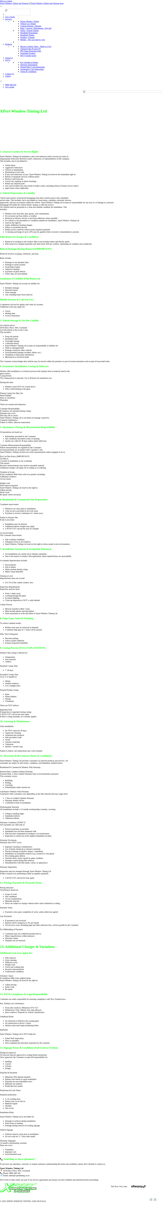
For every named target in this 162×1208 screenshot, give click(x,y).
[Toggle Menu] (1, 6)
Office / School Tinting (29, 30)
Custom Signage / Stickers (30, 26)
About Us (9, 58)
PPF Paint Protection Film (30, 51)
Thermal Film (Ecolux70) (30, 49)
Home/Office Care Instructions (32, 67)
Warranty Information (28, 65)
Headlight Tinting (27, 35)
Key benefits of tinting (29, 62)
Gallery (8, 76)
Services (8, 19)
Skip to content (6, 1)
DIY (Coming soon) (28, 56)
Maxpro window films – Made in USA (35, 46)
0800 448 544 (10, 85)
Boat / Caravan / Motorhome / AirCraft (35, 28)
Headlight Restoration (29, 33)
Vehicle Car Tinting (28, 24)
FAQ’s (7, 60)
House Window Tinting (29, 21)
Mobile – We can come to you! (32, 40)
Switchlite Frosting (27, 53)
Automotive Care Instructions (32, 69)
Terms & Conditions (28, 71)
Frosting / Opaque (27, 37)
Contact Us (9, 74)
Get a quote (9, 87)
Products (8, 44)
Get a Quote (10, 17)
